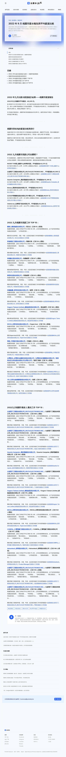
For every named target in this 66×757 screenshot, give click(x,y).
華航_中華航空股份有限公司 (16, 341)
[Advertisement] (33, 714)
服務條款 (36, 737)
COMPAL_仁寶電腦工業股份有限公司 (19, 529)
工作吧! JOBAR (51, 739)
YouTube (21, 741)
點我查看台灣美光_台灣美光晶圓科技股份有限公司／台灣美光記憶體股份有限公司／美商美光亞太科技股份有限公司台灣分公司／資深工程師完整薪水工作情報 (33, 374)
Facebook (21, 737)
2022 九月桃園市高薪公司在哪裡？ (16, 59)
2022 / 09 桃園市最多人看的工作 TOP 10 (21, 83)
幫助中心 (36, 741)
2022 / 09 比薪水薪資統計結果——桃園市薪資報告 (23, 74)
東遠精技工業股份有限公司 (16, 241)
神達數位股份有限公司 (14, 258)
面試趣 (49, 737)
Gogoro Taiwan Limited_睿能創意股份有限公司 (23, 307)
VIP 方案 (6, 737)
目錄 (9, 52)
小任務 (49, 741)
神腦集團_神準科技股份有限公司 (18, 290)
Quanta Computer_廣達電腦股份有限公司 (21, 452)
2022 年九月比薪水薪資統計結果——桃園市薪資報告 (20, 54)
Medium (21, 743)
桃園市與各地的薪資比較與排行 (15, 57)
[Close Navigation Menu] (5, 3)
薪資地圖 (7, 741)
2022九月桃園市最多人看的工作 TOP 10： (18, 63)
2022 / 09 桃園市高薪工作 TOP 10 (19, 80)
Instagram (21, 739)
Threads (21, 746)
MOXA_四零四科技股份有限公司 (18, 324)
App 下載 (7, 739)
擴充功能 (7, 743)
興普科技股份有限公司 (14, 275)
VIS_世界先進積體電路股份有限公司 (19, 379)
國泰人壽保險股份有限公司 (16, 226)
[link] (31, 637)
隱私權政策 (36, 739)
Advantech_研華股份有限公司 (17, 548)
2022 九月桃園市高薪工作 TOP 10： (17, 61)
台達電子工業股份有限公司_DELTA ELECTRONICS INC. (25, 411)
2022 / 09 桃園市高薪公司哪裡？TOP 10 (20, 78)
